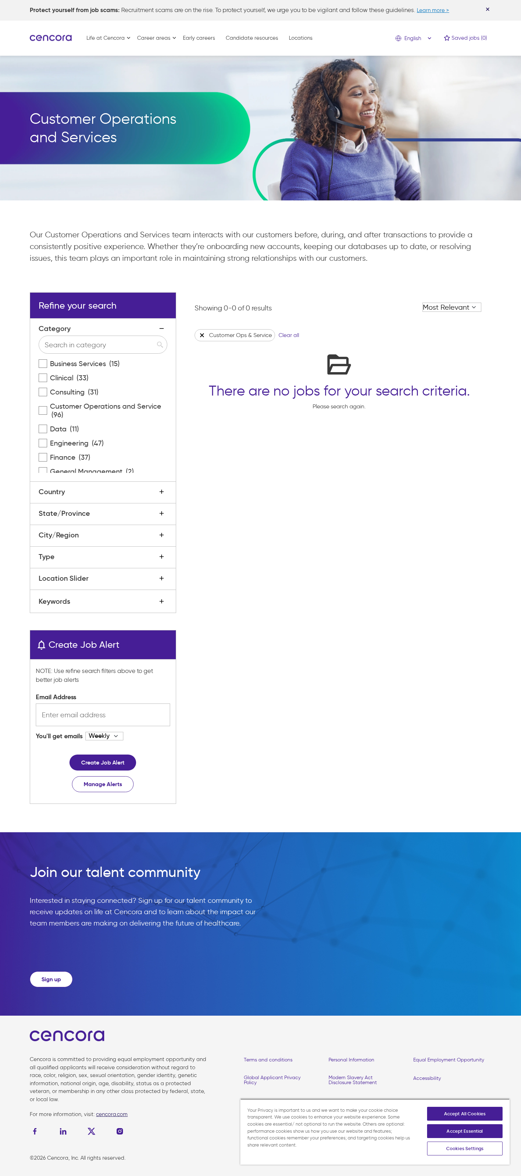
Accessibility (427, 1078)
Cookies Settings (464, 1148)
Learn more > (433, 10)
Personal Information (351, 1060)
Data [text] (64, 429)
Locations (301, 38)
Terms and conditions (268, 1060)
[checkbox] (43, 363)
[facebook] (36, 1131)
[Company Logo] (51, 37)
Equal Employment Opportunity (448, 1060)
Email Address (56, 697)
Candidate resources (252, 38)
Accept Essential (465, 1131)
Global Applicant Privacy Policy (272, 1080)
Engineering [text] (77, 443)
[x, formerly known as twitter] (91, 1131)
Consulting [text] (74, 392)
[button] (202, 335)
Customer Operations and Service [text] (105, 410)
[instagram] (119, 1131)
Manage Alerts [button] (103, 784)
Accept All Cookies (465, 1114)
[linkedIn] (63, 1131)
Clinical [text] (69, 378)
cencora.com (112, 1114)
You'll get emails (59, 736)
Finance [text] (70, 457)
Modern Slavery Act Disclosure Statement (353, 1080)
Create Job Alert (102, 762)
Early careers (199, 38)
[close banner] (487, 9)
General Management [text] (92, 471)
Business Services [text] (85, 363)
